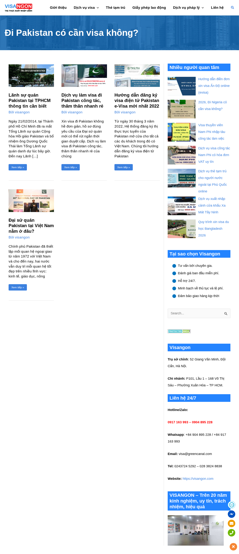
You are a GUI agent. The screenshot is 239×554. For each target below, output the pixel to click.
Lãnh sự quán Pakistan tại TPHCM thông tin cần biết (30, 100)
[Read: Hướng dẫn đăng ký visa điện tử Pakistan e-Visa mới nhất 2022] (137, 75)
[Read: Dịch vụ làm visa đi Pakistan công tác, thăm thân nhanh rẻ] (84, 75)
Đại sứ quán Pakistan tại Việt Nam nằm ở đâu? (31, 226)
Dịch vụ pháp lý (186, 8)
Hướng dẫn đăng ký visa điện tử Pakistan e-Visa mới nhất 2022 (136, 100)
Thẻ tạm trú (115, 8)
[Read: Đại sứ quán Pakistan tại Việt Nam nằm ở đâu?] (31, 200)
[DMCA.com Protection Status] (179, 331)
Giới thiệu (58, 8)
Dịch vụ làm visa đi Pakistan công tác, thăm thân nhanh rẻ (82, 100)
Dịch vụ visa (84, 8)
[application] (97, 7)
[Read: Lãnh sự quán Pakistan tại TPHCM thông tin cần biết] (31, 75)
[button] (232, 7)
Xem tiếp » (17, 166)
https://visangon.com (198, 479)
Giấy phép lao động (149, 8)
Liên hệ (217, 8)
